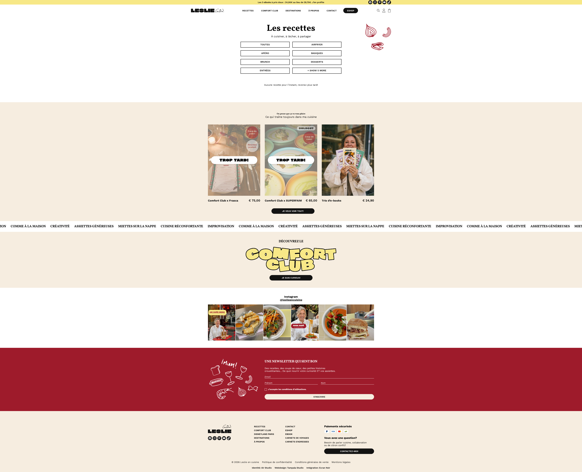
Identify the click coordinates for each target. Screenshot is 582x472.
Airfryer (317, 44)
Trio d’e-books (331, 200)
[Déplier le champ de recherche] (378, 10)
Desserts (317, 61)
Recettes (248, 10)
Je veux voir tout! (293, 211)
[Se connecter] (383, 10)
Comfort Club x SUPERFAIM (283, 200)
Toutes (265, 44)
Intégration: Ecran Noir (318, 468)
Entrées (265, 70)
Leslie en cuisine (249, 462)
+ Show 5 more (317, 70)
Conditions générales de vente (312, 462)
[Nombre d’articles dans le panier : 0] (388, 10)
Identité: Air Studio (262, 468)
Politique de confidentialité (277, 462)
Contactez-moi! (349, 451)
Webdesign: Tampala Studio (289, 468)
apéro (265, 53)
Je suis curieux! (291, 278)
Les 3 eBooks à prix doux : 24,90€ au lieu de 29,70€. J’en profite (291, 2)
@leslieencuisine (291, 299)
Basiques (317, 53)
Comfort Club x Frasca (223, 200)
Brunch (265, 61)
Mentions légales (341, 462)
